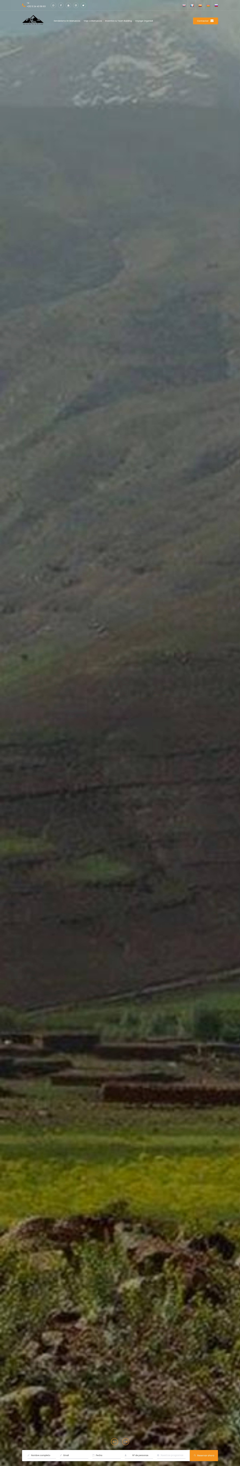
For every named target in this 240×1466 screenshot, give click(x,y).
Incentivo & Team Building (118, 20)
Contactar (203, 21)
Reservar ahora (205, 1455)
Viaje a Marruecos (93, 20)
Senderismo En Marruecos (67, 20)
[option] (120, 733)
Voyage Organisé (144, 20)
